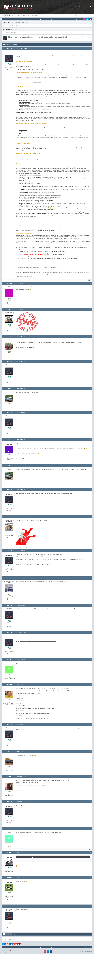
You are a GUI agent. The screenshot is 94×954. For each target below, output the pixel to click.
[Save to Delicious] (12, 944)
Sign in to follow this (78, 37)
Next (8, 44)
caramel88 (9, 877)
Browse (7, 15)
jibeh (9, 309)
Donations (36, 15)
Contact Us (15, 952)
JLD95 (9, 336)
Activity (16, 15)
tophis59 (9, 388)
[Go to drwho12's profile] (9, 669)
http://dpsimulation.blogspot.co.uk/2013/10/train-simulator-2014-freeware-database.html (36, 641)
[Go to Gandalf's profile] (9, 862)
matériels (30, 112)
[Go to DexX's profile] (9, 761)
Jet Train (55, 208)
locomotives (82, 64)
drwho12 (9, 659)
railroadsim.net (50, 198)
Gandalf (9, 852)
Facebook (90, 19)
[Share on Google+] (7, 944)
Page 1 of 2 (15, 44)
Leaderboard (26, 15)
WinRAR (67, 236)
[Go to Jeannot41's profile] (9, 293)
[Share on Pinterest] (20, 944)
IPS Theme (4, 950)
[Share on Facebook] (5, 944)
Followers (85, 37)
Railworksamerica (23, 175)
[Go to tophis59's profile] (9, 398)
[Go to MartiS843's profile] (9, 694)
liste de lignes (21, 112)
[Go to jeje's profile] (9, 449)
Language (4, 952)
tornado (9, 578)
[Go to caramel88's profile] (9, 887)
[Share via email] (18, 944)
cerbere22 (11, 38)
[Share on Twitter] (3, 944)
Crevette (9, 776)
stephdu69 (9, 828)
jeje (9, 439)
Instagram (84, 19)
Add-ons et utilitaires (25, 38)
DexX (9, 751)
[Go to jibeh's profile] (9, 319)
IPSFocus (9, 950)
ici (69, 103)
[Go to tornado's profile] (9, 588)
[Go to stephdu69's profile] (9, 838)
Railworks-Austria (23, 192)
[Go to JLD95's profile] (9, 346)
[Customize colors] (90, 6)
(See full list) (28, 22)
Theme (9, 952)
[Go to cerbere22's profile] (5, 38)
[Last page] (11, 44)
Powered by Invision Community (85, 951)
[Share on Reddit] (14, 944)
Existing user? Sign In (77, 6)
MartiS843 (9, 684)
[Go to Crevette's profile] (9, 786)
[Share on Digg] (10, 944)
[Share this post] (90, 48)
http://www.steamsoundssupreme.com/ (25, 347)
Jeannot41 (9, 283)
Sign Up (86, 6)
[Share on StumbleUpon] (16, 944)
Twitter (87, 19)
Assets (20, 131)
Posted (20, 48)
